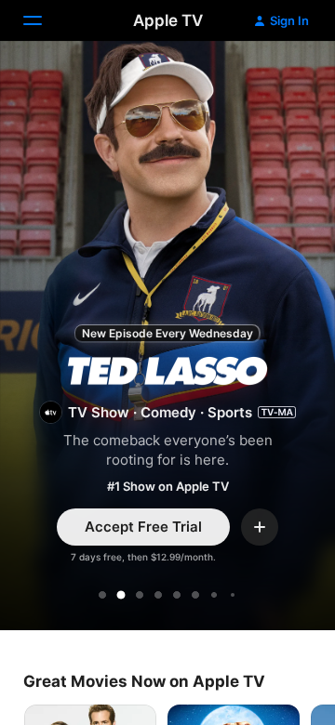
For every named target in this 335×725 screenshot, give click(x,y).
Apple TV (168, 20)
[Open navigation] (43, 20)
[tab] (102, 595)
